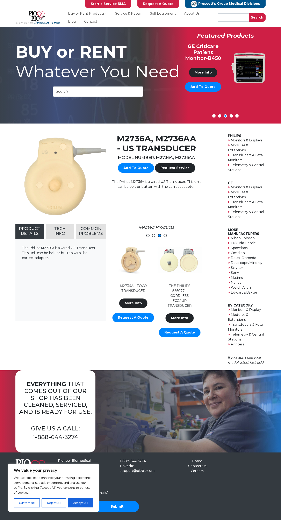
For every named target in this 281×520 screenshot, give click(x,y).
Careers (197, 471)
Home (197, 461)
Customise (27, 503)
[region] (53, 488)
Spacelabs (239, 248)
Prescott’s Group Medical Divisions (228, 4)
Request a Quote (133, 332)
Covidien (238, 253)
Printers (237, 344)
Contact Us (197, 466)
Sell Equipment (163, 13)
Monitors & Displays (246, 140)
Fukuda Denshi (243, 243)
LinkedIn (127, 466)
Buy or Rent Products (86, 13)
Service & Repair (128, 13)
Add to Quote (203, 93)
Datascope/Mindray (246, 263)
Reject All (54, 503)
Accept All (80, 503)
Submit (117, 506)
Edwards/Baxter (244, 292)
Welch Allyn (241, 287)
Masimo (237, 278)
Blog (72, 21)
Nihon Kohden (243, 238)
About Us (192, 13)
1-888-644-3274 (55, 437)
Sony (235, 273)
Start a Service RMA (108, 4)
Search (257, 17)
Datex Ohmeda (243, 258)
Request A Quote (158, 4)
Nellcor (237, 282)
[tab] (29, 231)
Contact (90, 21)
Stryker (237, 268)
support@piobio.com (137, 471)
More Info (202, 78)
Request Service (175, 168)
